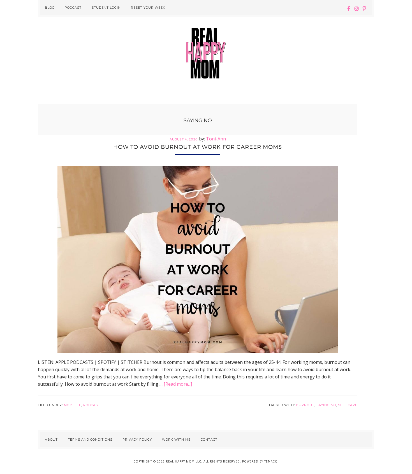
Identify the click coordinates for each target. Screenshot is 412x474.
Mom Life (72, 405)
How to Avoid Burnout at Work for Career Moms (197, 147)
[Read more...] (178, 384)
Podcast (91, 405)
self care (347, 405)
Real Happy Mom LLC (183, 461)
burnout (305, 405)
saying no (326, 405)
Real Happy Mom (206, 53)
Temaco (271, 461)
